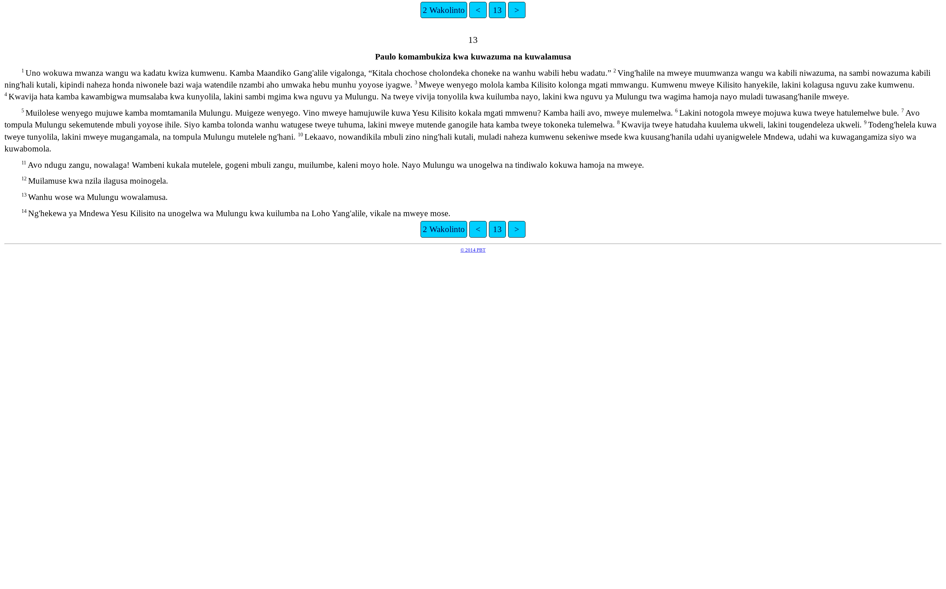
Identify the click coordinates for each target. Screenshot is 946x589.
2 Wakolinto (444, 10)
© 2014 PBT (473, 250)
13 (497, 10)
